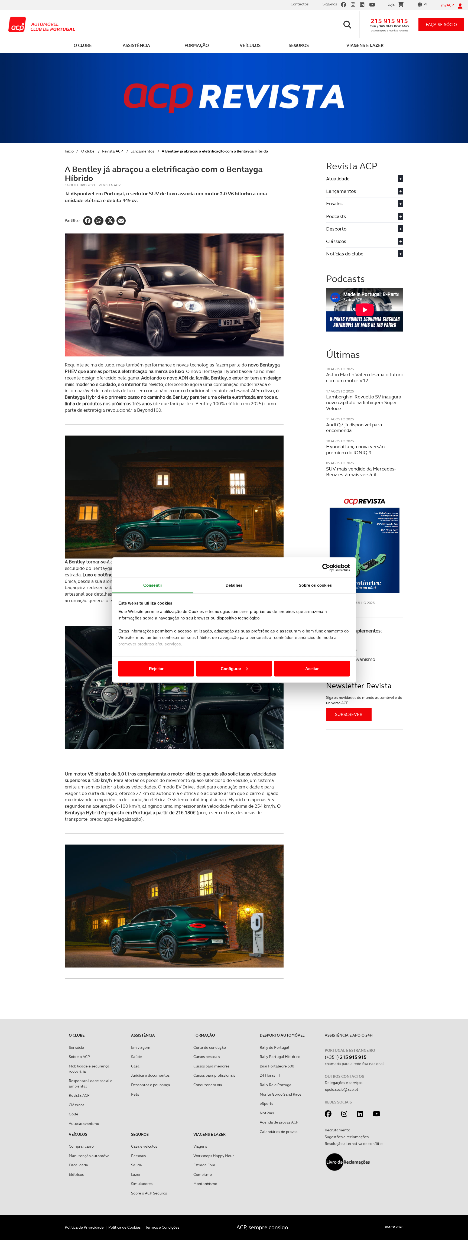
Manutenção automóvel (89, 1155)
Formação (204, 1035)
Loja (391, 4)
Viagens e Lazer (209, 1134)
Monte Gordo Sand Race (280, 1094)
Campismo (202, 1174)
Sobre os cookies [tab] (315, 585)
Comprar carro (81, 1146)
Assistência (143, 1035)
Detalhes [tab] (234, 585)
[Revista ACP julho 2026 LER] (364, 545)
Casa (135, 1066)
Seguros (140, 1134)
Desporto (364, 229)
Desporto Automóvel (282, 1035)
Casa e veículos (144, 1146)
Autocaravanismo (84, 1123)
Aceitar (312, 668)
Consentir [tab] (152, 585)
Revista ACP (112, 151)
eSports (266, 1103)
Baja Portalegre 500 (277, 1066)
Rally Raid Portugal (276, 1084)
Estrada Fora (204, 1165)
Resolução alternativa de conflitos (354, 1143)
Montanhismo (205, 1183)
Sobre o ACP (79, 1056)
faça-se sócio (441, 24)
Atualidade (364, 179)
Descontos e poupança (150, 1084)
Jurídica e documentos (150, 1075)
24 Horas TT (270, 1075)
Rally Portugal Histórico (280, 1056)
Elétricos (76, 1174)
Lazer (136, 1174)
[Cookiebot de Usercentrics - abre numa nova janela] (326, 567)
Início (69, 151)
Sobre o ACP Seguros (149, 1193)
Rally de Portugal (274, 1047)
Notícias (267, 1113)
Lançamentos (142, 151)
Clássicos (364, 241)
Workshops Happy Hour (213, 1155)
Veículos (78, 1134)
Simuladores (141, 1183)
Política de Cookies (124, 1227)
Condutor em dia (207, 1084)
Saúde (136, 1056)
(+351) (345, 1057)
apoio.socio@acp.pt (341, 1089)
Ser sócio (76, 1047)
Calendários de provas (278, 1131)
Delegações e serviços (343, 1082)
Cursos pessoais (206, 1056)
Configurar (231, 668)
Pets (135, 1094)
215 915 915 (389, 21)
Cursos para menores (211, 1066)
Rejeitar (156, 668)
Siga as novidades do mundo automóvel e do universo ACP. (364, 700)
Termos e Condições (162, 1227)
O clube (88, 151)
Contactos (299, 4)
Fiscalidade (78, 1165)
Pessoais (138, 1155)
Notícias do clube (364, 254)
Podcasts (364, 216)
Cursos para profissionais (214, 1075)
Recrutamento (337, 1130)
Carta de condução (209, 1047)
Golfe (73, 1114)
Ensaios (364, 203)
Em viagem (140, 1047)
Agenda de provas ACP (279, 1122)
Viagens (200, 1146)
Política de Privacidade (84, 1227)
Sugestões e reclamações (347, 1136)
